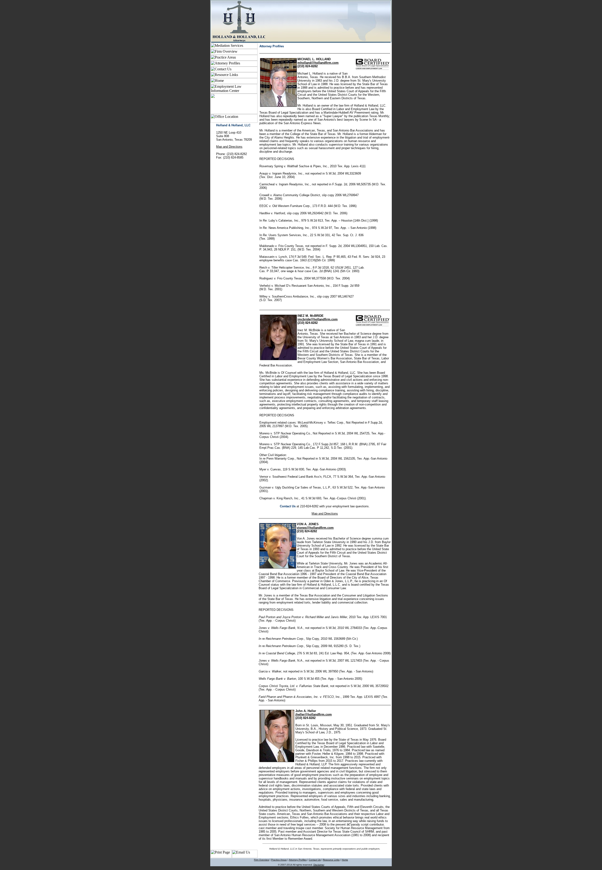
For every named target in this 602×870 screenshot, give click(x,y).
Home (345, 859)
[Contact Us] (233, 71)
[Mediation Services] (233, 48)
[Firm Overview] (233, 54)
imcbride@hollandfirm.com (317, 319)
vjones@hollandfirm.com (315, 527)
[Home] (233, 83)
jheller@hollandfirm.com (313, 714)
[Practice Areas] (233, 59)
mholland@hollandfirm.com (318, 62)
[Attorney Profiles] (233, 65)
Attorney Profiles (298, 859)
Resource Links (331, 859)
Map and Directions (229, 146)
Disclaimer (318, 864)
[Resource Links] (233, 77)
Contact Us (315, 859)
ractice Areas (280, 859)
